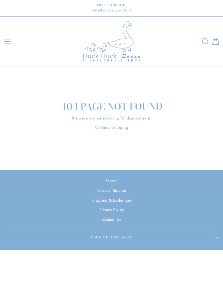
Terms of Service (111, 190)
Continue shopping (111, 127)
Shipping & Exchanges (111, 200)
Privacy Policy (111, 210)
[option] (111, 8)
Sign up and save (111, 237)
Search (111, 181)
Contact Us (111, 219)
